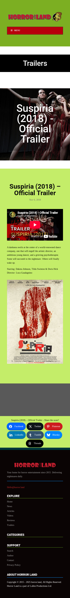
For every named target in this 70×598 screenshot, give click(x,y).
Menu (17, 30)
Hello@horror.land (15, 487)
